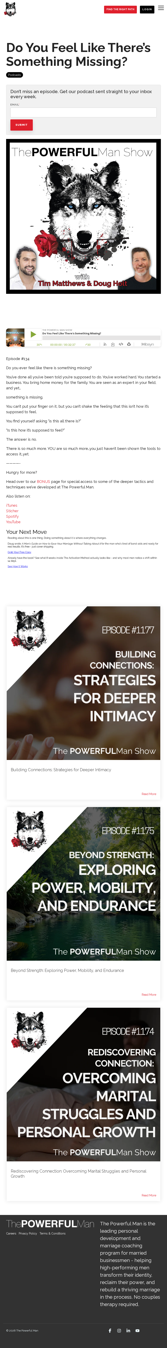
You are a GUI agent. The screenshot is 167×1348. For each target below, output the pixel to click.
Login (147, 9)
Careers (11, 1233)
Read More (149, 794)
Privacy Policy (28, 1233)
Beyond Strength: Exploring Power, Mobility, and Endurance (67, 970)
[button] (161, 7)
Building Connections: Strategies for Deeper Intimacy (61, 769)
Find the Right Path (120, 9)
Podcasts (14, 75)
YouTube (13, 522)
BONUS (43, 481)
